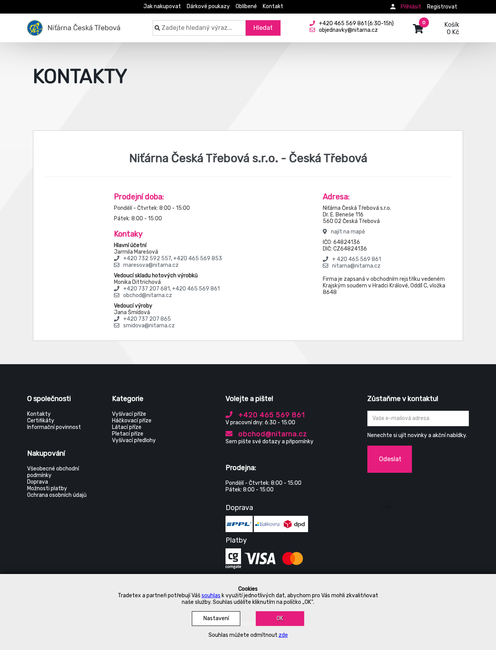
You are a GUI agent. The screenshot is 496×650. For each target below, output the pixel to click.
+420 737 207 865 (147, 319)
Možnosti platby (47, 488)
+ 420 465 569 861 (356, 259)
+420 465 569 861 (196, 288)
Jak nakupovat (162, 6)
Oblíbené (246, 6)
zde (283, 635)
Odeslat (390, 459)
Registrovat (442, 6)
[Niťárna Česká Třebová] (73, 24)
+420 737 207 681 (146, 288)
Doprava (37, 482)
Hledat (263, 27)
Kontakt (273, 6)
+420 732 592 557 (147, 258)
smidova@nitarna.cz (149, 325)
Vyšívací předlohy (134, 440)
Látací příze (126, 427)
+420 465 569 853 (197, 258)
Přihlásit (411, 6)
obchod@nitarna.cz (147, 295)
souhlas (211, 595)
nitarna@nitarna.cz (356, 266)
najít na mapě (348, 231)
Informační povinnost (54, 427)
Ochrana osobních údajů (56, 495)
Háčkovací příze (132, 420)
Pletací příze (127, 433)
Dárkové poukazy (208, 6)
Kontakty (39, 414)
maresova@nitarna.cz (151, 265)
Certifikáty (40, 420)
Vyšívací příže (129, 414)
